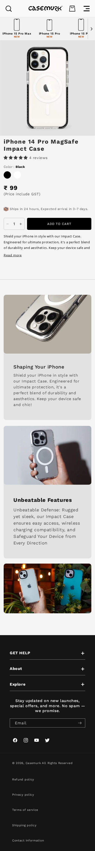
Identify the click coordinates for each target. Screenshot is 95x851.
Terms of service (25, 810)
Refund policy (23, 779)
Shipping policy (24, 825)
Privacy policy (23, 794)
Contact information (28, 840)
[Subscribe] (79, 723)
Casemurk (33, 763)
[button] (8, 8)
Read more (13, 255)
